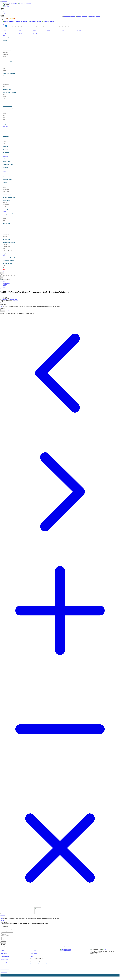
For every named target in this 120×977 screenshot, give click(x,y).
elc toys (4, 267)
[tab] (60, 916)
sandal (4, 68)
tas (3, 42)
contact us (98, 16)
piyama (4, 56)
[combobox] (7, 275)
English (4, 13)
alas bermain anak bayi (8, 260)
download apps (13, 3)
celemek (5, 182)
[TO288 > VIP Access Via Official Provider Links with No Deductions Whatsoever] (17, 914)
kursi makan (6, 209)
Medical (4, 248)
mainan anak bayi (7, 263)
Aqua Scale (78, 30)
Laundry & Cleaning (6, 246)
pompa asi (5, 202)
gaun (4, 115)
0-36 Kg (4, 143)
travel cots (5, 149)
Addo (5, 30)
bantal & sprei (6, 161)
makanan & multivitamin (9, 197)
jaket (4, 100)
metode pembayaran (4, 953)
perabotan (5, 167)
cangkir (4, 187)
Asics (5, 33)
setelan (4, 82)
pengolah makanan (7, 194)
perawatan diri (5, 236)
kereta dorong (6, 128)
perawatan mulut (6, 234)
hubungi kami (33, 950)
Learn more (15, 300)
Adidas (20, 30)
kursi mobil (6, 139)
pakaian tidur (5, 52)
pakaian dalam (5, 102)
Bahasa (4, 11)
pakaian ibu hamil (7, 106)
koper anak (5, 136)
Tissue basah (5, 244)
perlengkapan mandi (8, 214)
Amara (63, 30)
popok (4, 254)
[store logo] (10, 19)
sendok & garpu (6, 191)
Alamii (48, 30)
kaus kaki (4, 70)
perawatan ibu (6, 239)
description (2, 915)
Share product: (3, 312)
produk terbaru (7, 37)
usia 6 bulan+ (5, 133)
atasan (4, 75)
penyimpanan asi (6, 204)
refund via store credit (4, 965)
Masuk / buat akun (6, 283)
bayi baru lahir (5, 130)
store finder (72, 16)
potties (4, 220)
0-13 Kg (4, 141)
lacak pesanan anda (4, 959)
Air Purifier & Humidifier (7, 250)
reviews (2, 920)
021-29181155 (33, 956)
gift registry (28, 3)
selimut (4, 158)
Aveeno (20, 33)
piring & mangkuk (6, 189)
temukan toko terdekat (4, 969)
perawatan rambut (6, 232)
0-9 (88, 26)
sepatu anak (5, 66)
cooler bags (5, 206)
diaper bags (6, 152)
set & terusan (5, 54)
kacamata (4, 44)
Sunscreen (5, 227)
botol (4, 173)
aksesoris (4, 86)
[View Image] (37, 914)
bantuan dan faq (33, 953)
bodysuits (4, 58)
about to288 (84, 16)
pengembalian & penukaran (5, 962)
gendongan (5, 146)
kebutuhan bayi (7, 50)
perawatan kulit (5, 225)
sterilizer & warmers (8, 176)
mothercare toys (6, 265)
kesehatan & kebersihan (9, 242)
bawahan (4, 77)
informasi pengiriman (4, 956)
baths (4, 216)
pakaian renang (7, 89)
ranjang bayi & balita (8, 164)
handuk (4, 218)
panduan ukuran (3, 972)
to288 (1, 306)
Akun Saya (2, 271)
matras (4, 170)
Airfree (34, 30)
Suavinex (35, 33)
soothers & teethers (7, 179)
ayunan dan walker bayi (9, 257)
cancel (2, 276)
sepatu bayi (5, 64)
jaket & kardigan (6, 84)
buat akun (5, 284)
